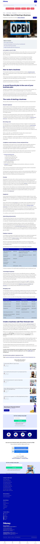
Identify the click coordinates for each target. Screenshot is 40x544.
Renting (25, 183)
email (23, 456)
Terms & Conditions (16, 458)
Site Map (12, 537)
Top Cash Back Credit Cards (7, 486)
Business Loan (16, 437)
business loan (11, 357)
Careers (4, 504)
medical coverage (15, 238)
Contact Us (5, 507)
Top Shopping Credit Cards (7, 482)
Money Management (10, 8)
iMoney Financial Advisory (7, 495)
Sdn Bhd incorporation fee (10, 159)
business (7, 357)
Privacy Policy (25, 458)
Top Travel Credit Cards (6, 483)
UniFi (27, 281)
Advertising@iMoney (17, 537)
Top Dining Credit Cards (7, 487)
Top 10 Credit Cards (6, 479)
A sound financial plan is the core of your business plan (14, 44)
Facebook (6, 513)
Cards (28, 8)
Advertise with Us (6, 503)
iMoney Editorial (21, 17)
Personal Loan (8, 437)
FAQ (4, 508)
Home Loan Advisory (6, 496)
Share (34, 17)
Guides (32, 8)
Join (35, 1)
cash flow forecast (30, 324)
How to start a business (8, 42)
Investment (18, 8)
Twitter (5, 515)
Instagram (6, 516)
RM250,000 (11, 191)
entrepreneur (17, 357)
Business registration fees (9, 154)
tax (34, 357)
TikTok (5, 519)
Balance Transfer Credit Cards (8, 490)
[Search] (35, 5)
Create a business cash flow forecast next (12, 47)
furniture (16, 202)
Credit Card (8, 9)
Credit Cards (23, 437)
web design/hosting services (20, 226)
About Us (4, 501)
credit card (30, 350)
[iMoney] (5, 1)
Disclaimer (9, 537)
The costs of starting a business (10, 45)
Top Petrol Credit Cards (7, 480)
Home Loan (30, 437)
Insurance (7, 12)
